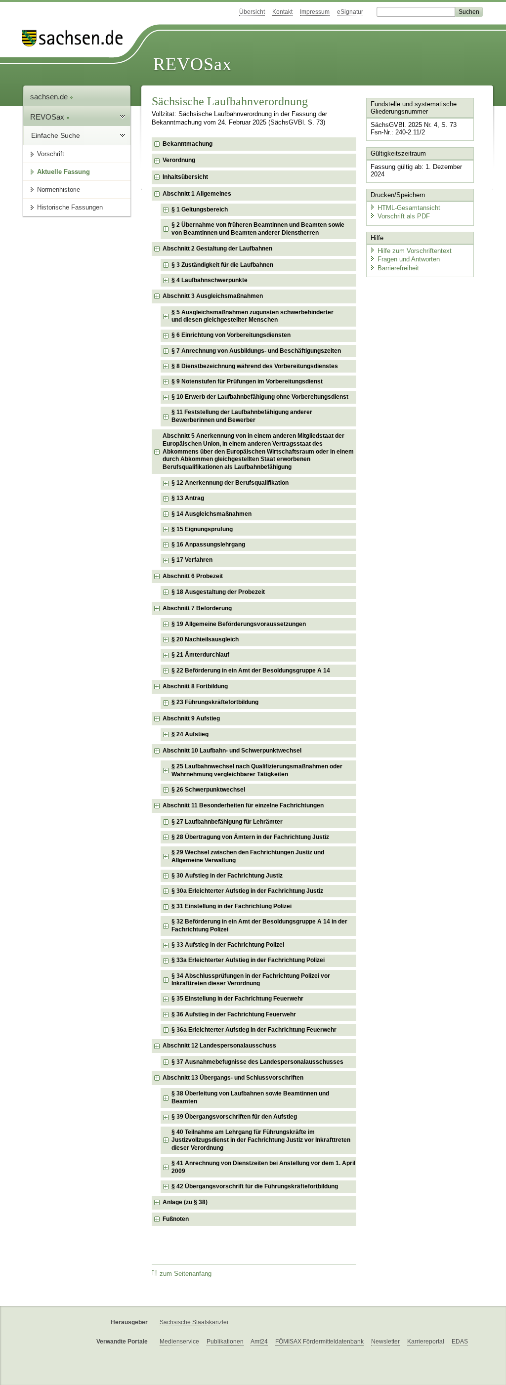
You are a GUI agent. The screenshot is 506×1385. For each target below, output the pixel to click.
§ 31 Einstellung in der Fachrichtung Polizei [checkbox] (231, 906)
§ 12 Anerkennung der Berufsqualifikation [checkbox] (230, 482)
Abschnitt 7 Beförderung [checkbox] (197, 608)
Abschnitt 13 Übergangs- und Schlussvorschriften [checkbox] (233, 1077)
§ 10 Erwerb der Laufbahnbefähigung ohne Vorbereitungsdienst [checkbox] (259, 396)
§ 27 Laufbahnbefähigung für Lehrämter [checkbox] (227, 821)
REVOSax (192, 64)
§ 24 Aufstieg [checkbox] (190, 734)
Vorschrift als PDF (404, 216)
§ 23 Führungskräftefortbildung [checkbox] (214, 702)
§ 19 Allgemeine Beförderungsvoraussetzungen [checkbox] (238, 624)
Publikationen (225, 1341)
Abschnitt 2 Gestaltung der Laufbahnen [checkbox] (217, 248)
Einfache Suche (55, 135)
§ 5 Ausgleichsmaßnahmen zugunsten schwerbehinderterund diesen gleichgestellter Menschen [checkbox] (252, 316)
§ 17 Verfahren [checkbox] (191, 559)
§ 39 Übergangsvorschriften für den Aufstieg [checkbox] (234, 1116)
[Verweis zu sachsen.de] (76, 38)
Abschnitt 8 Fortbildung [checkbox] (195, 686)
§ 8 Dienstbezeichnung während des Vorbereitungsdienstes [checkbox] (254, 366)
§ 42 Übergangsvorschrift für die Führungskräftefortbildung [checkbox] (254, 1186)
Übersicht (252, 11)
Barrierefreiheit (398, 268)
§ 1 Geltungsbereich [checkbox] (199, 209)
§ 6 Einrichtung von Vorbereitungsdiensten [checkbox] (231, 335)
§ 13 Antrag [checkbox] (187, 498)
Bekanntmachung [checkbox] (187, 143)
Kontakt (282, 11)
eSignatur (350, 11)
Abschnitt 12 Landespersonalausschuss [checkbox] (219, 1045)
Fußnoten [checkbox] (176, 1219)
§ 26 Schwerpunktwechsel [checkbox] (208, 789)
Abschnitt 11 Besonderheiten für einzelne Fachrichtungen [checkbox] (243, 805)
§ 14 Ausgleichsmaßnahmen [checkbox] (211, 513)
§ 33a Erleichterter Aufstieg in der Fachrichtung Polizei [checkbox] (248, 960)
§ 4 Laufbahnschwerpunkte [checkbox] (209, 280)
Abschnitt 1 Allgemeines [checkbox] (197, 193)
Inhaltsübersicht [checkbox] (185, 176)
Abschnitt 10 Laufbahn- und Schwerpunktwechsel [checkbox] (232, 750)
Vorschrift (50, 154)
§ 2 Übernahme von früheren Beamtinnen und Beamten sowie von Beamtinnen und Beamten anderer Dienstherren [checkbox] (257, 228)
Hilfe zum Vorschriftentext (415, 250)
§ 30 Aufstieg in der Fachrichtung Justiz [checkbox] (227, 875)
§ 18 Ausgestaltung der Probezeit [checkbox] (218, 591)
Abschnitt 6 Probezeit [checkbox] (193, 576)
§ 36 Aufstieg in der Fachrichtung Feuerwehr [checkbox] (233, 1014)
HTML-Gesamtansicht (409, 207)
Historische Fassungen (70, 207)
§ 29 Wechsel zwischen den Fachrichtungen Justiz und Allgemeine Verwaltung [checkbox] (247, 856)
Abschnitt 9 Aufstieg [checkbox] (191, 718)
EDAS (460, 1341)
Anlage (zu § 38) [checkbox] (185, 1202)
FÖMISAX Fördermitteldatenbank (319, 1341)
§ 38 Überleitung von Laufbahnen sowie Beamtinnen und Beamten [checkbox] (250, 1097)
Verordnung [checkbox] (179, 160)
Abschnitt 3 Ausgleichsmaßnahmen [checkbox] (213, 296)
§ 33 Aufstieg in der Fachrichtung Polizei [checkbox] (227, 944)
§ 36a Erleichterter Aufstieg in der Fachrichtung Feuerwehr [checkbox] (254, 1029)
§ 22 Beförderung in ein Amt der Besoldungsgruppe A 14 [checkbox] (250, 670)
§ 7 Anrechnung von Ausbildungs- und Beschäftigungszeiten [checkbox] (256, 350)
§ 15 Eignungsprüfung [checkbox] (202, 529)
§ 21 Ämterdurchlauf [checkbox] (200, 654)
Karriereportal (425, 1341)
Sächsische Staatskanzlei (194, 1322)
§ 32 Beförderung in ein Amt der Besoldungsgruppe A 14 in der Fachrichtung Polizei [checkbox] (259, 925)
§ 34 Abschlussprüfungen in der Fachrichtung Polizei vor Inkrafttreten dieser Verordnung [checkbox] (250, 979)
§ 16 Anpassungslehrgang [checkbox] (208, 544)
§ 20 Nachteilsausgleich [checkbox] (205, 639)
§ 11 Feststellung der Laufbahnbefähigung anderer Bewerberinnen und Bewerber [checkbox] (241, 416)
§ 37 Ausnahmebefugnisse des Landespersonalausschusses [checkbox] (257, 1061)
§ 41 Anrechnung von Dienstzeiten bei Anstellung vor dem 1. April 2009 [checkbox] (263, 1167)
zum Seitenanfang (185, 1273)
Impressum (315, 11)
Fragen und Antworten (409, 259)
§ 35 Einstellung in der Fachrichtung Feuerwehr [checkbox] (237, 998)
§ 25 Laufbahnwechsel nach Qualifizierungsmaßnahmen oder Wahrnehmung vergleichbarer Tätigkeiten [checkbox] (256, 770)
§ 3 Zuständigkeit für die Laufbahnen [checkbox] (222, 264)
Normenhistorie (58, 189)
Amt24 (259, 1341)
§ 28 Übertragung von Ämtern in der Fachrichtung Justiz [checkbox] (250, 837)
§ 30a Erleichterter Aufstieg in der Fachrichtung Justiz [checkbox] (247, 890)
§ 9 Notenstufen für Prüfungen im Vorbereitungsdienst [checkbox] (247, 381)
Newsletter (385, 1341)
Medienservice (179, 1341)
